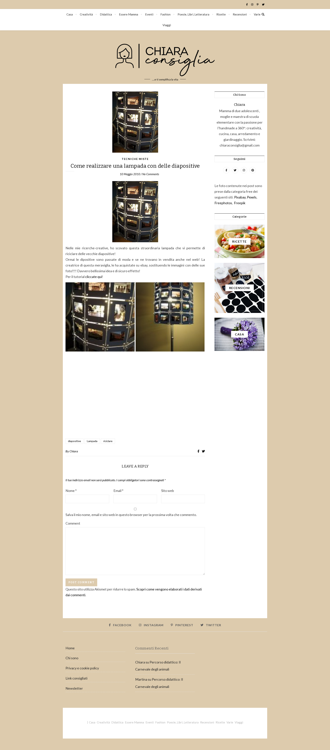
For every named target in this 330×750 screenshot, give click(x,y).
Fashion (165, 14)
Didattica (106, 14)
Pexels (251, 197)
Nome (71, 490)
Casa (69, 14)
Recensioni (240, 14)
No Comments (150, 174)
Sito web (167, 490)
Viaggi (167, 25)
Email (118, 490)
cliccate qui (93, 277)
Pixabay (240, 197)
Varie (257, 14)
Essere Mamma (128, 14)
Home (70, 648)
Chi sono (72, 658)
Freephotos (223, 203)
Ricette (221, 14)
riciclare (107, 441)
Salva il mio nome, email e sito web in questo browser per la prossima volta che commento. (131, 515)
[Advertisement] (135, 394)
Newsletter (74, 688)
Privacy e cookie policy (82, 668)
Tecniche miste (135, 158)
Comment (73, 523)
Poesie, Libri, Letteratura (193, 14)
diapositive (74, 441)
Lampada (92, 441)
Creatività (86, 14)
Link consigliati (76, 678)
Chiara (74, 451)
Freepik (239, 203)
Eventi (149, 14)
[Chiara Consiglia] (165, 57)
